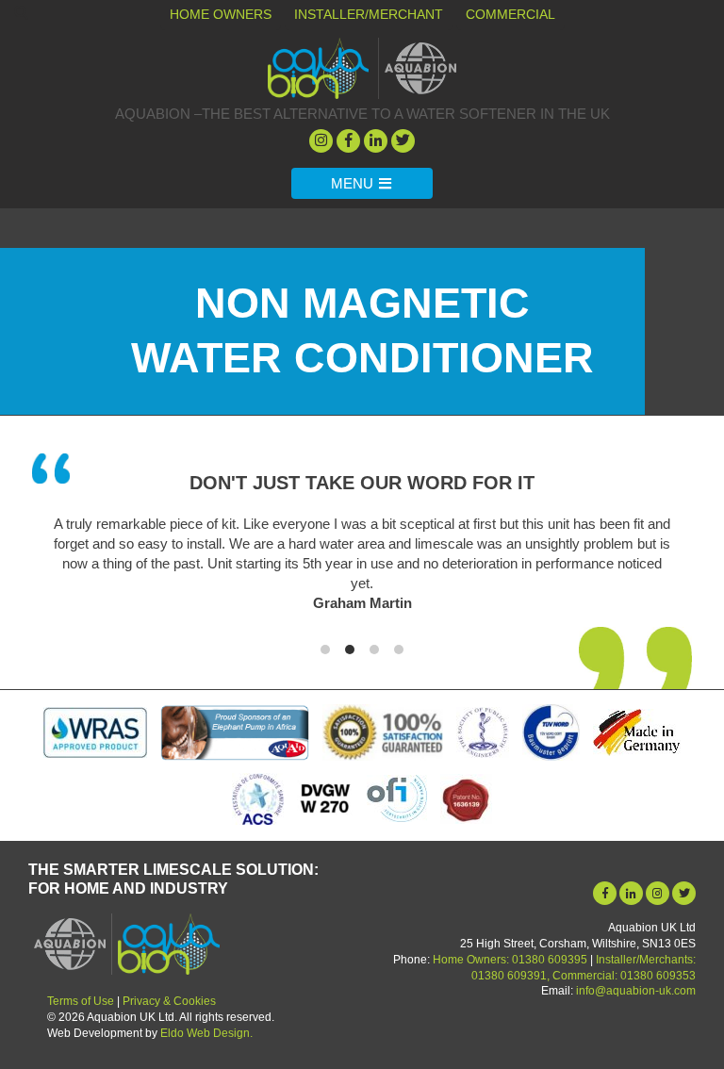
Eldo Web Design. (206, 1033)
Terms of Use (80, 1001)
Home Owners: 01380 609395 (510, 959)
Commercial (510, 14)
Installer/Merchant (368, 14)
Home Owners (221, 14)
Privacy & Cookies (169, 1001)
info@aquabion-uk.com (636, 990)
